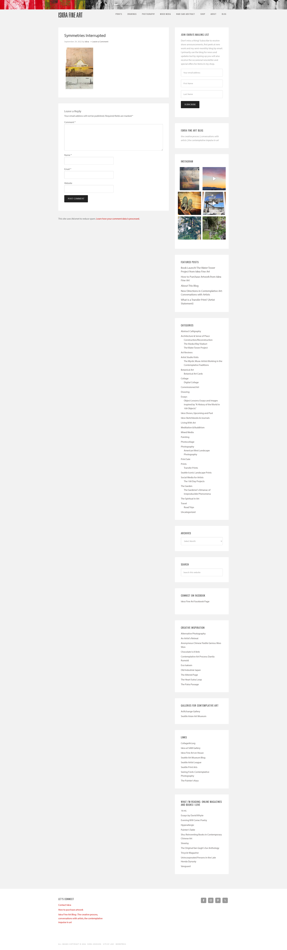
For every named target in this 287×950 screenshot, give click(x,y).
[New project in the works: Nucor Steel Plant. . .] (214, 203)
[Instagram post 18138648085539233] (214, 178)
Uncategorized (188, 511)
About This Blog (190, 285)
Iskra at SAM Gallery (190, 747)
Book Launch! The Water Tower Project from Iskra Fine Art (198, 269)
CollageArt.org (188, 743)
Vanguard (186, 866)
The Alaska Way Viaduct (195, 343)
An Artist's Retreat (189, 638)
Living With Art (188, 422)
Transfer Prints (191, 467)
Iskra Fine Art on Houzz (192, 752)
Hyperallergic (187, 824)
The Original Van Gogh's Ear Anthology (200, 847)
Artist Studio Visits (190, 357)
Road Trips (189, 507)
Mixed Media (187, 432)
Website (68, 183)
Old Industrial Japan (191, 669)
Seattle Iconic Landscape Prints (196, 472)
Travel (184, 503)
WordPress (121, 944)
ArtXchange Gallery (190, 711)
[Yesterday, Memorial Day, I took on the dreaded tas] (189, 203)
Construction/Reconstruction (198, 339)
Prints (184, 463)
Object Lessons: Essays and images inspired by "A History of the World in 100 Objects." (202, 404)
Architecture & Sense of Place (195, 335)
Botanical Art (187, 369)
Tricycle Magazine (190, 852)
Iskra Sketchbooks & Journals (195, 417)
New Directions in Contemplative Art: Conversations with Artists (201, 292)
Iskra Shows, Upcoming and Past (197, 413)
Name (68, 154)
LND (112, 944)
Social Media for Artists (192, 477)
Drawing (185, 391)
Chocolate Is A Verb (190, 651)
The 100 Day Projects (194, 481)
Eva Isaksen (186, 665)
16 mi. (184, 810)
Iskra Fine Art (70, 13)
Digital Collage (191, 382)
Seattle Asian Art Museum (193, 716)
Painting (185, 436)
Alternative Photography (193, 633)
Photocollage (187, 441)
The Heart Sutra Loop (191, 679)
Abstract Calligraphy (191, 331)
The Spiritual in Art (190, 498)
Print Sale (185, 459)
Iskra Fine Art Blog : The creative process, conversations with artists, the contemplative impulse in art (80, 918)
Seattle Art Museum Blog (193, 757)
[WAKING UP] (189, 228)
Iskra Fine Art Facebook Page (195, 601)
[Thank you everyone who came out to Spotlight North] (214, 228)
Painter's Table (188, 829)
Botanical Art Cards (193, 373)
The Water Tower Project (196, 347)
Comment (70, 122)
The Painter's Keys (190, 780)
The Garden (186, 485)
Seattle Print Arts (189, 767)
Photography (187, 446)
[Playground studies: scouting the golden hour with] (189, 178)
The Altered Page (189, 674)
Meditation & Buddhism (192, 427)
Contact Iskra (64, 904)
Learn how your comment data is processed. (118, 218)
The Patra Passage (190, 684)
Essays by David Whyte (192, 815)
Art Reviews (187, 352)
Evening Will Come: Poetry (194, 820)
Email (67, 169)
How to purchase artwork (70, 909)
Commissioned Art (190, 387)
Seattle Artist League (191, 762)
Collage (184, 378)
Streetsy (185, 843)
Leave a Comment (100, 41)
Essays (184, 396)
